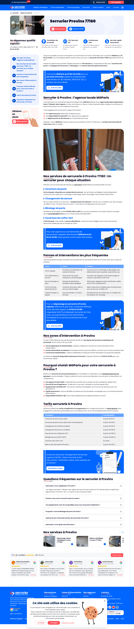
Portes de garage (73, 7)
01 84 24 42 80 (56, 88)
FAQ (122, 619)
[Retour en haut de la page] (130, 592)
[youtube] (113, 607)
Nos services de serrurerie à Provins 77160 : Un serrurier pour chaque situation (24, 67)
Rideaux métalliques (41, 7)
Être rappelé (116, 2)
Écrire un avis (117, 555)
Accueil (15, 13)
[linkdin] (117, 607)
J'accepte (54, 623)
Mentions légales (16, 619)
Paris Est (86, 596)
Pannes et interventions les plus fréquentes (25, 75)
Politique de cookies (68, 623)
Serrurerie (86, 7)
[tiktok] (109, 607)
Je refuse (40, 623)
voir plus (33, 575)
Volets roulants (98, 7)
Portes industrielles (57, 7)
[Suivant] (123, 532)
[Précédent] (120, 532)
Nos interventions (20, 2)
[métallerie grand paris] (17, 7)
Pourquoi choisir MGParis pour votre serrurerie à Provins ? (24, 88)
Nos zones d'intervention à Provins (24, 81)
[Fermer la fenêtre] (105, 601)
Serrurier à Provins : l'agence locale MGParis (24, 59)
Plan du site (109, 619)
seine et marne (26, 13)
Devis (108, 7)
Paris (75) (65, 596)
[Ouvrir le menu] (122, 7)
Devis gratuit (21, 121)
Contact (116, 7)
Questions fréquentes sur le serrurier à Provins (24, 101)
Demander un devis (55, 468)
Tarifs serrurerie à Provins (24, 95)
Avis (117, 619)
